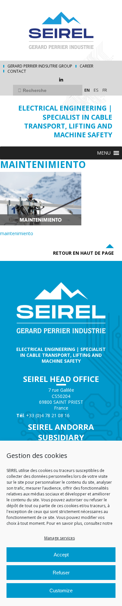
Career (86, 66)
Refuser (61, 572)
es (96, 90)
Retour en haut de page (83, 253)
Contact (16, 71)
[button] (104, 152)
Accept (61, 554)
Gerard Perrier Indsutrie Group (39, 66)
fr (104, 90)
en (87, 90)
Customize (61, 590)
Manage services (59, 538)
